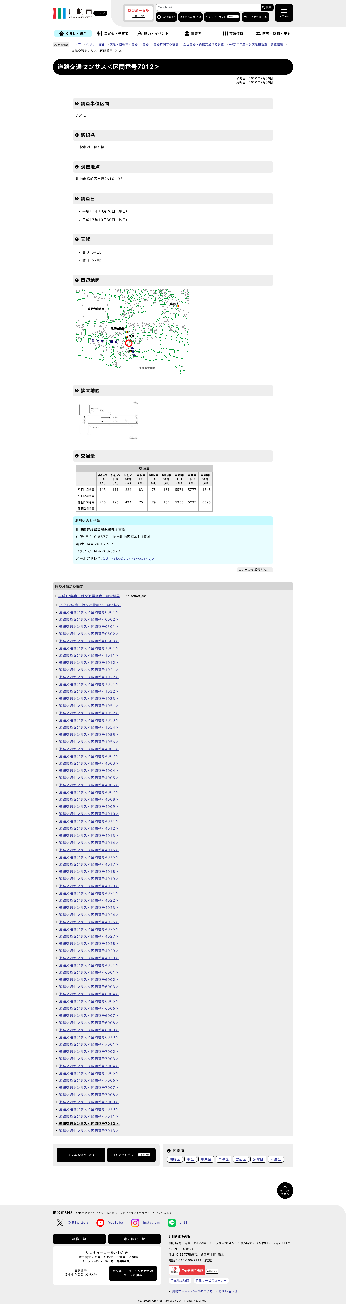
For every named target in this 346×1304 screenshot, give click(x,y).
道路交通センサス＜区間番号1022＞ (89, 677)
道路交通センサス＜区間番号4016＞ (89, 857)
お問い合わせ (228, 1291)
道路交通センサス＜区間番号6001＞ (89, 972)
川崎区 (175, 1159)
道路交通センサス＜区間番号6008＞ (89, 1022)
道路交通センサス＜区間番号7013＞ (89, 1130)
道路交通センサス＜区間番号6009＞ (89, 1030)
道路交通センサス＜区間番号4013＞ (89, 835)
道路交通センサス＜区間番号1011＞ (89, 655)
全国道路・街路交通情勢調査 (203, 44)
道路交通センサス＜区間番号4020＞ (89, 886)
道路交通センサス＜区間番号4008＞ (89, 799)
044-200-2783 (99, 544)
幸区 (190, 1159)
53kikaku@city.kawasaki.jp (128, 558)
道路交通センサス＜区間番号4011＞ (89, 821)
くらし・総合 (95, 44)
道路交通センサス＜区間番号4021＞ (89, 893)
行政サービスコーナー (211, 1280)
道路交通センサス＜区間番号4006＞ (89, 785)
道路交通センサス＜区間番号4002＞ (89, 756)
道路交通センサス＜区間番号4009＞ (89, 806)
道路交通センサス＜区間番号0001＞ (89, 612)
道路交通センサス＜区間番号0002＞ (89, 619)
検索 (268, 7)
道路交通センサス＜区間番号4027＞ (89, 936)
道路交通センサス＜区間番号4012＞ (89, 828)
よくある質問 (190, 17)
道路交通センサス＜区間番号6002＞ (89, 979)
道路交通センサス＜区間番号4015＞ (89, 850)
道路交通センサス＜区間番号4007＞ (89, 792)
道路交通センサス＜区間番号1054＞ (89, 727)
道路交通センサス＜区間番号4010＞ (89, 814)
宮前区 (241, 1159)
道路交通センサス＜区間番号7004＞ (89, 1066)
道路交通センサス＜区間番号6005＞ (89, 1001)
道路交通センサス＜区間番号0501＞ (89, 626)
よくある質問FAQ (81, 1155)
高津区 (223, 1159)
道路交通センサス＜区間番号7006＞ (89, 1080)
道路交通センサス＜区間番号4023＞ (89, 907)
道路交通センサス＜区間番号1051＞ (89, 705)
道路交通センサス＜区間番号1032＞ (89, 691)
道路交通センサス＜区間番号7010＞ (89, 1109)
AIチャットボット (222, 17)
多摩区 (258, 1159)
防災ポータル (138, 13)
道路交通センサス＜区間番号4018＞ (89, 871)
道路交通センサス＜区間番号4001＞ (89, 749)
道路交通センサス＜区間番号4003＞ (89, 763)
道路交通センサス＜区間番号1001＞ (89, 648)
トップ (76, 44)
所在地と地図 (180, 1280)
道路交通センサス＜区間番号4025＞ (89, 922)
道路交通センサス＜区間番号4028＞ (89, 943)
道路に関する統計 (166, 44)
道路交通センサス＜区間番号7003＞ (89, 1058)
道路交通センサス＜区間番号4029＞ (89, 950)
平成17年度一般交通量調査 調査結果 (256, 44)
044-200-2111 (190, 1260)
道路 (146, 44)
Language (168, 17)
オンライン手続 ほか (256, 17)
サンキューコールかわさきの (133, 1273)
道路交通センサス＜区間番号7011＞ (89, 1116)
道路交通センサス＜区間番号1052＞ (89, 713)
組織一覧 (79, 1239)
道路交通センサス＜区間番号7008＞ (89, 1094)
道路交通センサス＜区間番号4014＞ (89, 842)
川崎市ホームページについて (192, 1291)
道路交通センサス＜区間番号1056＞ (89, 741)
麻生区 (276, 1159)
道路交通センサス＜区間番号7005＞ (89, 1073)
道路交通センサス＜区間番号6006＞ (89, 1008)
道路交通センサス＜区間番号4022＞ (89, 900)
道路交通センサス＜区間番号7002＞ (89, 1051)
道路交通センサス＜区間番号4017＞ (89, 864)
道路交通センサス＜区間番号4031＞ (89, 965)
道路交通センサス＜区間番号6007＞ (89, 1015)
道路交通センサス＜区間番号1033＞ (89, 698)
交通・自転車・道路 (124, 44)
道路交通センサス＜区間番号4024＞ (89, 914)
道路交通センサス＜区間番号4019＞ (89, 878)
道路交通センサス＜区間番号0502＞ (89, 633)
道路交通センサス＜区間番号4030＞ (89, 958)
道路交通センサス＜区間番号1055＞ (89, 734)
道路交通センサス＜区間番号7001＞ (89, 1044)
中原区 (206, 1159)
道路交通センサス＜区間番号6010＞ (89, 1037)
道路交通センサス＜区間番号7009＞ (89, 1102)
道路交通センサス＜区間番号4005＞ (89, 777)
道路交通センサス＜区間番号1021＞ (89, 669)
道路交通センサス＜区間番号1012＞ (89, 662)
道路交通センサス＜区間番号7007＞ (89, 1087)
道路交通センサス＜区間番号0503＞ (89, 641)
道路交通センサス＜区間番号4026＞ (89, 929)
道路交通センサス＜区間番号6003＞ (89, 986)
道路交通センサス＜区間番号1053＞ (89, 720)
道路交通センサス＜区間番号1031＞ (89, 684)
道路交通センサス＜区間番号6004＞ (89, 994)
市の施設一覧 (134, 1239)
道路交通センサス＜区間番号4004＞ (89, 770)
